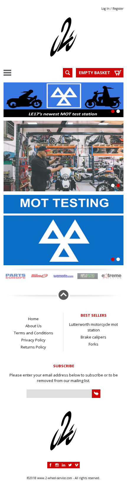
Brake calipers (93, 337)
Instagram (57, 465)
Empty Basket (94, 72)
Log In (105, 8)
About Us (33, 325)
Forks (93, 344)
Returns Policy (33, 347)
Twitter (70, 465)
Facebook (50, 465)
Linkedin (63, 465)
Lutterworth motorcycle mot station (93, 327)
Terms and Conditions (33, 333)
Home (33, 318)
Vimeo (76, 465)
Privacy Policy (33, 340)
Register (118, 8)
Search (67, 72)
